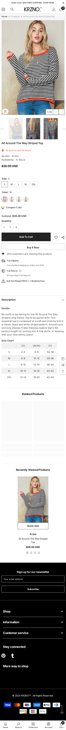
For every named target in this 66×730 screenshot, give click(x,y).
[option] (33, 67)
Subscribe (33, 589)
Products (15, 16)
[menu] (3, 9)
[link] (17, 450)
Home (4, 16)
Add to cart (26, 236)
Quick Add (33, 525)
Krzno (15, 156)
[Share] (62, 237)
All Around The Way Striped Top (33, 540)
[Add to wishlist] (56, 237)
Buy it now (33, 247)
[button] (55, 112)
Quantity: (7, 220)
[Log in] (54, 9)
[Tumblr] (12, 655)
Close (63, 3)
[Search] (12, 9)
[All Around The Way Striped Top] (33, 499)
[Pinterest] (3, 655)
